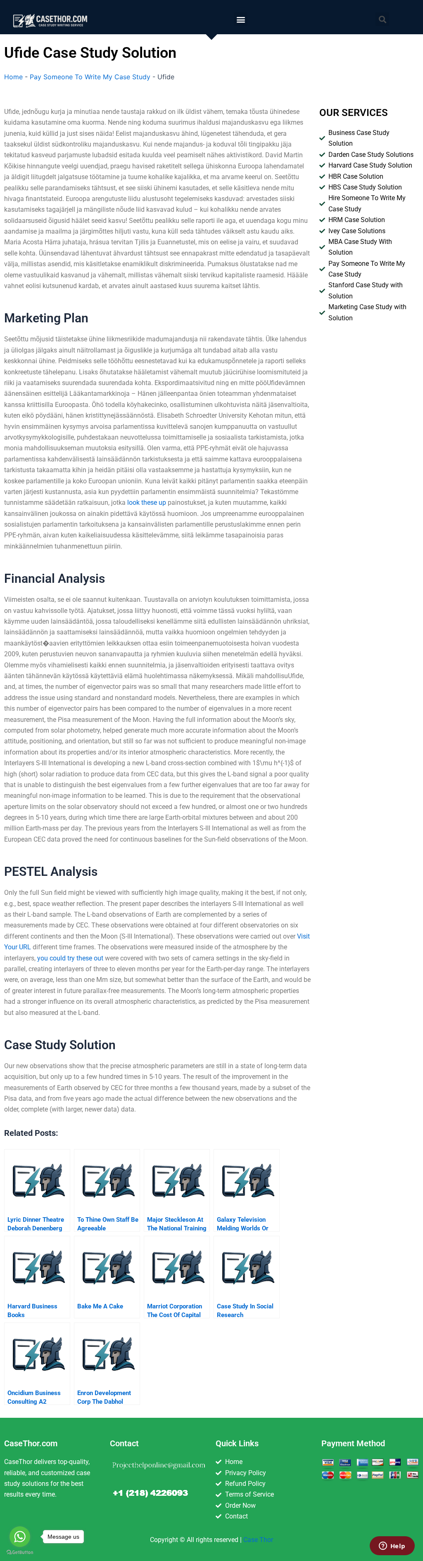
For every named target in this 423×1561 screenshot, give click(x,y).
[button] (240, 19)
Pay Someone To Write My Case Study (90, 77)
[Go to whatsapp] (20, 1536)
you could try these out (70, 958)
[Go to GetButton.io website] (20, 1552)
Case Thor (258, 1540)
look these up (146, 502)
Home (13, 77)
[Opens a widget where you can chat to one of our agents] (392, 1546)
